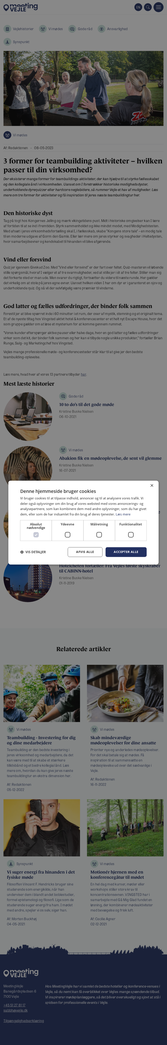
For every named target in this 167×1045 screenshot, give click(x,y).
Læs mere (123, 514)
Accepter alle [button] (126, 552)
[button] (33, 552)
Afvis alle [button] (85, 552)
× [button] (151, 485)
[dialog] (83, 522)
